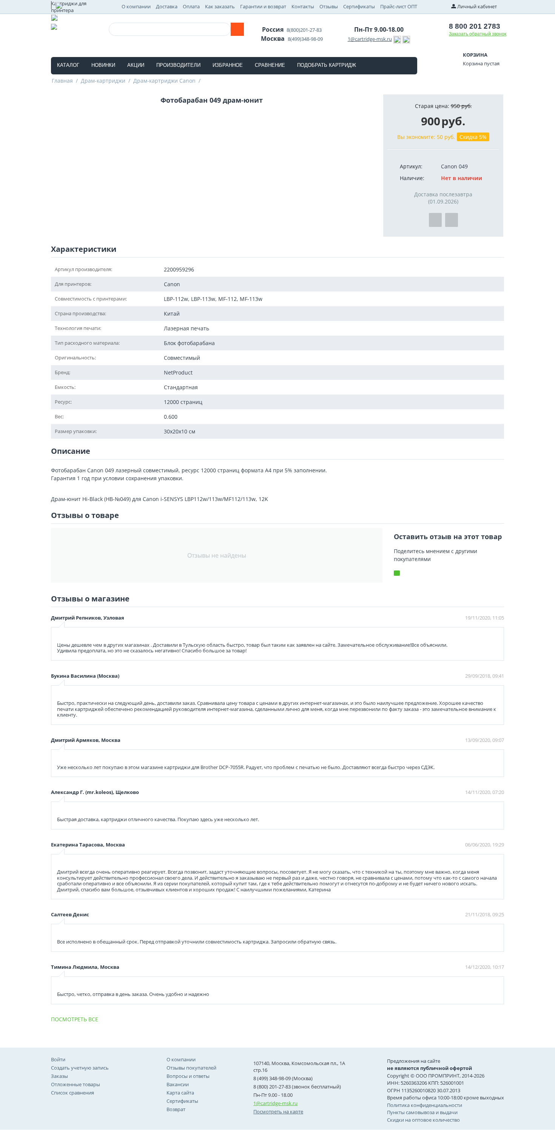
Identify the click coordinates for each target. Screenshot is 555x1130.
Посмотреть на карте (278, 1111)
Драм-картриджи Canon (164, 80)
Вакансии (177, 1084)
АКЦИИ (135, 65)
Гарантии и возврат (263, 6)
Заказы (59, 1076)
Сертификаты (359, 6)
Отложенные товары (75, 1084)
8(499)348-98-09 (305, 38)
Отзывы (328, 6)
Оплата (191, 6)
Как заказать (220, 6)
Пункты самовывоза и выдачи (422, 1112)
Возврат (175, 1109)
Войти (58, 1059)
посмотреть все (74, 1019)
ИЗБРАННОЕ (228, 65)
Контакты (302, 6)
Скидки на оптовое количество (423, 1119)
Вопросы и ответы (188, 1076)
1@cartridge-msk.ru (370, 38)
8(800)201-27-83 (304, 29)
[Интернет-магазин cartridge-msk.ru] (54, 26)
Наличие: (412, 178)
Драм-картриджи (103, 80)
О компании (136, 6)
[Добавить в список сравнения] (451, 220)
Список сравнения (72, 1092)
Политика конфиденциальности (424, 1105)
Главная (62, 80)
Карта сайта (180, 1092)
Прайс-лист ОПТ (398, 6)
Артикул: (411, 166)
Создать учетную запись (80, 1067)
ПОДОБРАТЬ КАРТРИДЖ (326, 65)
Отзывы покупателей (191, 1067)
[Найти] (237, 29)
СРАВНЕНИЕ (270, 65)
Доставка (166, 6)
